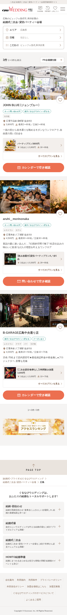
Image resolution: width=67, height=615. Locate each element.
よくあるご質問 (33, 599)
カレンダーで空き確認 (36, 167)
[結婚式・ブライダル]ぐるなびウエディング (23, 478)
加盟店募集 (54, 586)
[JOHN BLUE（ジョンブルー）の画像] (33, 83)
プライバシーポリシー (51, 580)
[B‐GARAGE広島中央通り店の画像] (33, 310)
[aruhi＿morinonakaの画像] (33, 196)
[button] (33, 509)
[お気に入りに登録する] (60, 100)
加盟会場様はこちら (36, 586)
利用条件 (33, 580)
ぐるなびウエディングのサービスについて (33, 593)
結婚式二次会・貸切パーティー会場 (19, 482)
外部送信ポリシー (15, 586)
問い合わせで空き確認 (36, 281)
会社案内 (9, 580)
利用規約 (21, 580)
